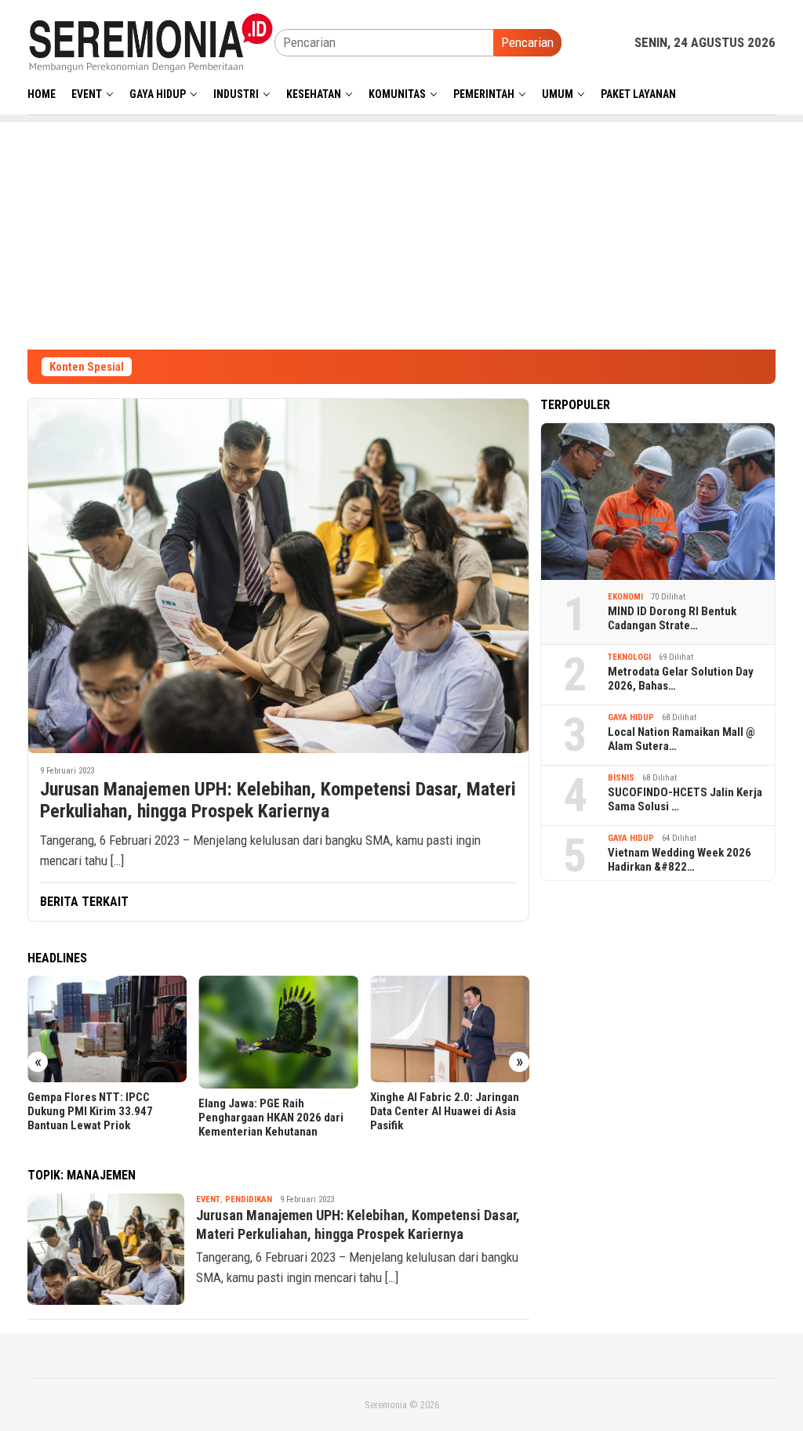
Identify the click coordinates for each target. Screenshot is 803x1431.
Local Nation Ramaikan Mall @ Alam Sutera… (681, 739)
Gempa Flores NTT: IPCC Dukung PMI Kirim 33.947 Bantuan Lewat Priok (90, 1111)
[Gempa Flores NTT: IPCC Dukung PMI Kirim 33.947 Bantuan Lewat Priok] (107, 1029)
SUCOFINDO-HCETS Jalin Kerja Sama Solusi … (685, 799)
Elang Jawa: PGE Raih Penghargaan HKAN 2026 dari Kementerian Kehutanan (270, 1117)
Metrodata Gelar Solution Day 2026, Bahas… (681, 679)
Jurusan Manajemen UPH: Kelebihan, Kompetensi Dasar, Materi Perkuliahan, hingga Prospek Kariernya (278, 800)
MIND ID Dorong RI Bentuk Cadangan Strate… (672, 618)
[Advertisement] (401, 232)
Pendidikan (248, 1199)
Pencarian (527, 42)
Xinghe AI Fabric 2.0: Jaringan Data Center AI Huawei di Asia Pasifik (444, 1111)
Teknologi (629, 657)
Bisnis (621, 778)
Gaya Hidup (631, 717)
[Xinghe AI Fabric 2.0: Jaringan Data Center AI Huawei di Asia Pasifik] (449, 1029)
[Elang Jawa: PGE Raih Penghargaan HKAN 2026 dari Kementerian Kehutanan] (278, 1032)
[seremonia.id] (150, 41)
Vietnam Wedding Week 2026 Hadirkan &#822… (679, 860)
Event (208, 1199)
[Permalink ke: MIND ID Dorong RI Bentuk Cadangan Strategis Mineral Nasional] (658, 501)
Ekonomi (625, 597)
